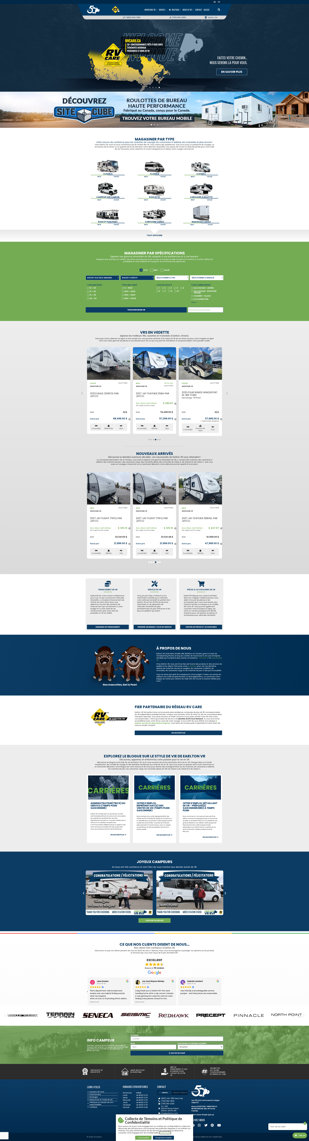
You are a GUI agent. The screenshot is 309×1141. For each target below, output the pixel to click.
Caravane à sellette (201, 197)
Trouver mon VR (136, 309)
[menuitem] (215, 1)
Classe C (201, 173)
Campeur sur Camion (107, 197)
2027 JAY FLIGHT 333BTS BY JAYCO (152, 519)
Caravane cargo (154, 221)
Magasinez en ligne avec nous (220, 72)
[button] (82, 393)
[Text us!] (300, 1136)
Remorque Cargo (201, 222)
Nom (132, 1043)
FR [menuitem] (219, 2)
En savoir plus (165, 1133)
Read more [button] (94, 1002)
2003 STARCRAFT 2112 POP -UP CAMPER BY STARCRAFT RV (199, 519)
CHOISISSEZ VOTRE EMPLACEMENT (192, 1043)
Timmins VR (204, 658)
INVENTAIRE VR (95, 386)
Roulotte (154, 197)
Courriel (134, 1035)
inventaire (192, 666)
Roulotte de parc (108, 221)
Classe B (154, 173)
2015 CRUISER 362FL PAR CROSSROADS (150, 394)
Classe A (107, 173)
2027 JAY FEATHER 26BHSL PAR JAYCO (108, 519)
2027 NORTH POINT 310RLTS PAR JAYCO (200, 394)
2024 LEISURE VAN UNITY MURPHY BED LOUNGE (104, 393)
